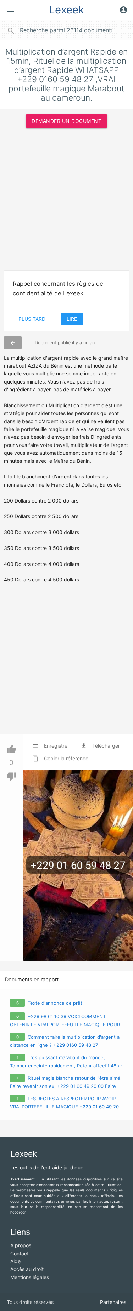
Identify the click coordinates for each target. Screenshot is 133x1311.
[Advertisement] (66, 201)
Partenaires (113, 1302)
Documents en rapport (32, 979)
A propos (20, 1245)
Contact (19, 1253)
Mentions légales (29, 1277)
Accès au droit (27, 1269)
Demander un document (66, 121)
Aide (15, 1261)
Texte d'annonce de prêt (55, 1003)
